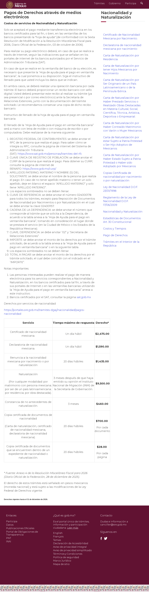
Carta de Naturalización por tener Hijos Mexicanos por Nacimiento (121, 69)
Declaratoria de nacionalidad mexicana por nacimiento (122, 47)
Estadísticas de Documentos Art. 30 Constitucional (122, 220)
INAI (8, 541)
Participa (130, 3)
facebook (101, 538)
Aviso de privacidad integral (70, 546)
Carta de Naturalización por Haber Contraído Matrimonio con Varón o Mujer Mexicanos (122, 127)
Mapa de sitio (61, 564)
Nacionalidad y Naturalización (122, 211)
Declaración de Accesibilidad (70, 543)
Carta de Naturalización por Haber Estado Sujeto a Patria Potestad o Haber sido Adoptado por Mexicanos (122, 160)
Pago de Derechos (115, 235)
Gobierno (115, 3)
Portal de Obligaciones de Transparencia (22, 533)
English (58, 533)
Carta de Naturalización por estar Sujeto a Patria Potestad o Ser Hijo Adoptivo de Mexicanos (122, 143)
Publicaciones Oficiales (20, 528)
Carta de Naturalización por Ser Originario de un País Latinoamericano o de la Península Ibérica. (121, 85)
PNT (8, 538)
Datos (9, 524)
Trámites (99, 3)
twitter (105, 538)
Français (58, 536)
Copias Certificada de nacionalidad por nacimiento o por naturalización (122, 176)
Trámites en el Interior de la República (121, 243)
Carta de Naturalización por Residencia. (121, 57)
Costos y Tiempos (114, 228)
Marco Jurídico (62, 560)
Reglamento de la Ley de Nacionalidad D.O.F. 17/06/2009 (119, 201)
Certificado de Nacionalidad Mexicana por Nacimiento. (121, 36)
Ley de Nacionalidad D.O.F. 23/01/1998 (120, 188)
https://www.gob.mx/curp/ (39, 168)
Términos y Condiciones (67, 553)
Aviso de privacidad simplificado (72, 550)
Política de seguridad (66, 557)
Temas (57, 540)
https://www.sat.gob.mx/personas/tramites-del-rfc (50, 153)
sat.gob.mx (84, 297)
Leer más (72, 527)
